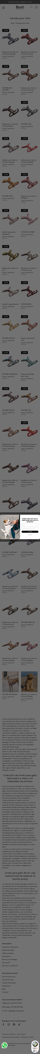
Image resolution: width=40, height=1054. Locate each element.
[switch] (35, 1051)
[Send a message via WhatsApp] (4, 1045)
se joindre (30, 531)
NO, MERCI (30, 534)
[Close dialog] (39, 516)
